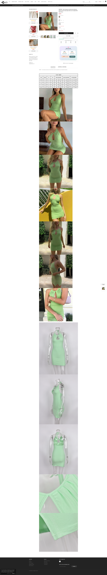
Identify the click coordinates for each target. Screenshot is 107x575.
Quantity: (60, 27)
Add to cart (33, 36)
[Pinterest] (60, 561)
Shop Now (72, 56)
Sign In (96, 1)
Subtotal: (60, 30)
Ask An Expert (71, 63)
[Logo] (4, 2)
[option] (18, 5)
